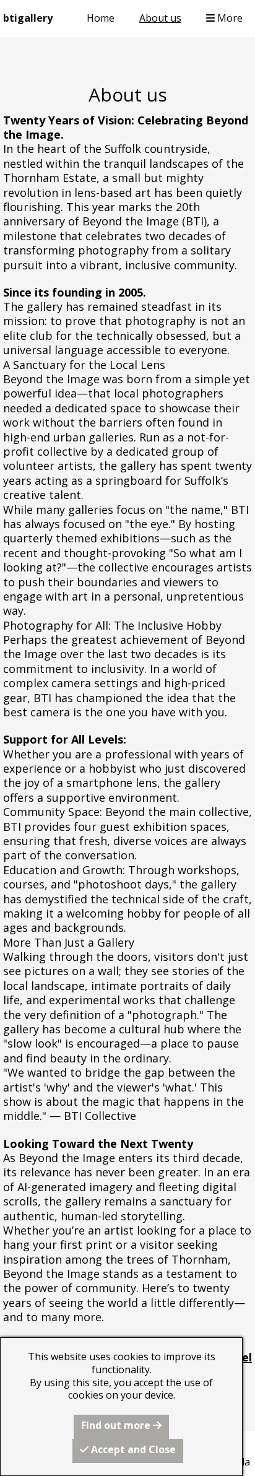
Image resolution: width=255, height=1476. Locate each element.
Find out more (117, 1425)
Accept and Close (132, 1449)
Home (101, 18)
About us (160, 18)
